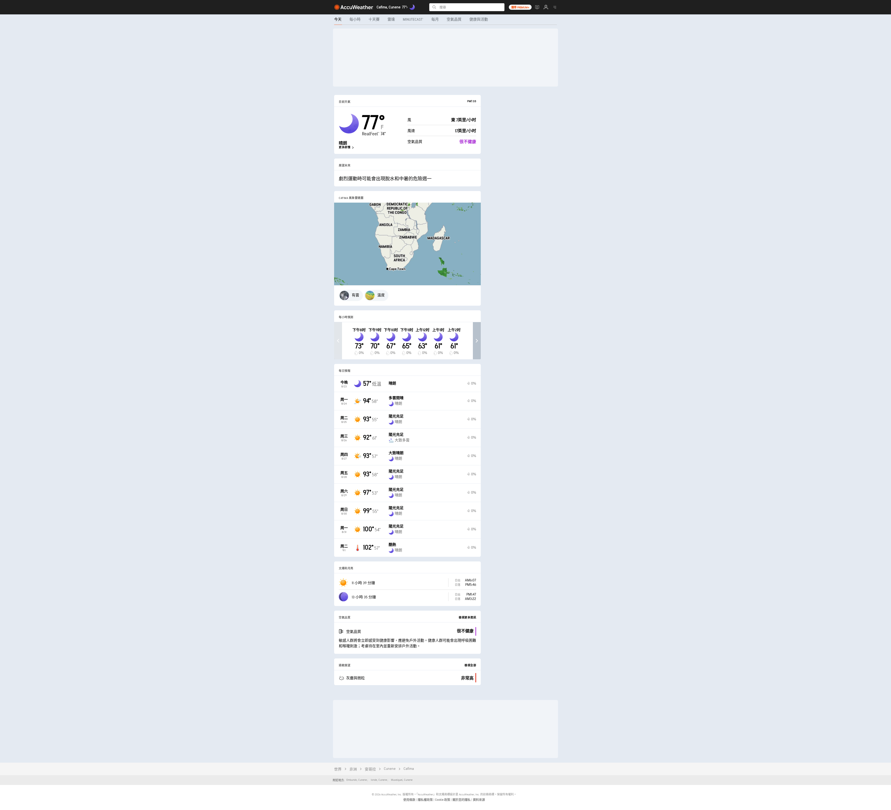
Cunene (390, 769)
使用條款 (409, 800)
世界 (338, 769)
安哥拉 (370, 769)
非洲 (353, 769)
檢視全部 (470, 665)
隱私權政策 (425, 800)
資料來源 (479, 800)
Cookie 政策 (443, 800)
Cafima (409, 769)
